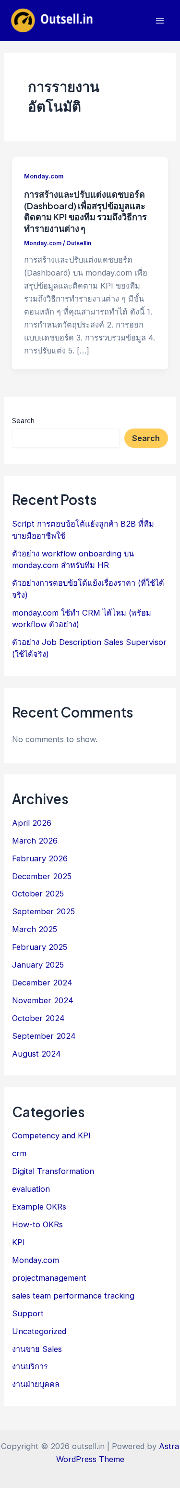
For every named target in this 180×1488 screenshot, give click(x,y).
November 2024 (42, 1000)
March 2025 (34, 929)
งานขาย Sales (37, 1349)
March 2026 (35, 840)
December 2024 (42, 982)
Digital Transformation (53, 1171)
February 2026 (40, 858)
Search (23, 420)
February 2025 (39, 947)
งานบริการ (30, 1366)
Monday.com (44, 176)
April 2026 (31, 823)
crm (19, 1153)
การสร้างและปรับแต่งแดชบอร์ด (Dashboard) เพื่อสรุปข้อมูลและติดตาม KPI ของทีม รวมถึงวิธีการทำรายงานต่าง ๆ (85, 211)
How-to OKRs (37, 1224)
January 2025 (38, 965)
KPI (18, 1242)
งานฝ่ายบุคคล (36, 1384)
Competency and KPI (51, 1135)
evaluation (31, 1189)
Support (28, 1313)
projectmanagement (49, 1278)
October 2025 (38, 893)
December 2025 (42, 876)
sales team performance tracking (73, 1295)
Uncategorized (39, 1331)
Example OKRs (39, 1206)
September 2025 (43, 911)
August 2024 (36, 1054)
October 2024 (38, 1018)
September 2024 (44, 1036)
